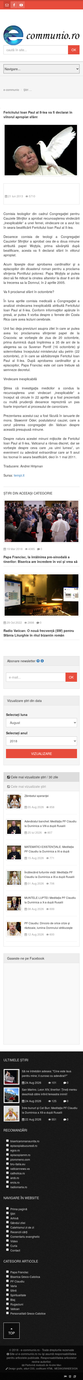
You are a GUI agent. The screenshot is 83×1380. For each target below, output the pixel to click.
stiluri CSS (29, 1368)
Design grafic (15, 1368)
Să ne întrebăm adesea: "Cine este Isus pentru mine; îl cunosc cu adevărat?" (46, 1073)
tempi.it (19, 475)
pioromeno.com (20, 1159)
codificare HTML (44, 1368)
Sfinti (13, 1290)
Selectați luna (16, 714)
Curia (13, 1246)
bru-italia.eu (17, 1164)
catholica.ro (17, 1173)
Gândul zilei (17, 1223)
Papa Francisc (19, 1272)
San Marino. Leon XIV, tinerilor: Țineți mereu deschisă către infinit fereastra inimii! (49, 1091)
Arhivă (14, 1218)
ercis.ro (15, 1182)
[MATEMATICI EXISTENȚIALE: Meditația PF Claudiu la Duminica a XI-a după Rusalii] (16, 852)
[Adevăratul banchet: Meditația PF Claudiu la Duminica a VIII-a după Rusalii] (16, 826)
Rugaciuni (16, 1304)
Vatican (15, 1309)
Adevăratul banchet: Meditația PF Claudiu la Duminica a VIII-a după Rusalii (50, 823)
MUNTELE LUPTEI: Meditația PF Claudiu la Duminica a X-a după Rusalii (50, 900)
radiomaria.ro (18, 1187)
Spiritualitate (18, 1295)
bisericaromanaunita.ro (24, 1141)
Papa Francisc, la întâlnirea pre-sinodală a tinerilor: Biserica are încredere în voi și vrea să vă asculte (40, 561)
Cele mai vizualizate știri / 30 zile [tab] (34, 777)
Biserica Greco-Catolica (25, 1277)
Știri (26, 90)
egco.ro (15, 1150)
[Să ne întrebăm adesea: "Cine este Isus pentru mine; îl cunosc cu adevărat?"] (14, 1076)
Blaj (12, 1300)
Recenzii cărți (18, 1232)
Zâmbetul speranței (36, 796)
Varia (13, 1286)
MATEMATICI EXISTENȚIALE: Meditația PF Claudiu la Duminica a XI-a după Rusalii (49, 851)
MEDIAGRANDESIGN (65, 1368)
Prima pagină (18, 1209)
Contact (15, 1250)
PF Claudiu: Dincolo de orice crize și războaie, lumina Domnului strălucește (48, 925)
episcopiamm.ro (20, 1155)
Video (14, 1241)
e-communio (11, 90)
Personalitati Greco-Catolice (28, 1313)
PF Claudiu (17, 1281)
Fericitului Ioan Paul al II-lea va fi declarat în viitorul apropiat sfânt (37, 114)
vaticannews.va (20, 1168)
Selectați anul (16, 733)
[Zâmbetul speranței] (16, 801)
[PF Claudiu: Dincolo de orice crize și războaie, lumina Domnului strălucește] (16, 928)
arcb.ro (14, 1178)
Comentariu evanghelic (25, 1236)
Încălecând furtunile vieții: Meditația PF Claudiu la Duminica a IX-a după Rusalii (49, 874)
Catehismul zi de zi (22, 1227)
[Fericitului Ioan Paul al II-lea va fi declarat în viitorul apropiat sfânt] (40, 149)
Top (11, 1333)
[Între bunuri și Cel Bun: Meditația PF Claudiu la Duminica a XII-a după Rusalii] (14, 1113)
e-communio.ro (30, 1350)
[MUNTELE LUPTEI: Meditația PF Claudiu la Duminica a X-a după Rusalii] (16, 903)
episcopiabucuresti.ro (23, 1146)
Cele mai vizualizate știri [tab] (28, 786)
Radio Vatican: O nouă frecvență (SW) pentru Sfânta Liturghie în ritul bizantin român (38, 632)
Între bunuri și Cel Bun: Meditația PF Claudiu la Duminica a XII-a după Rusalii (49, 1110)
